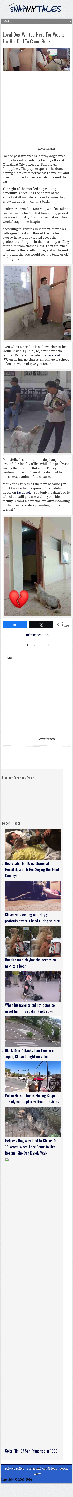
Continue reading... (36, 635)
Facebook (24, 492)
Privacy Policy (14, 1468)
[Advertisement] (36, 109)
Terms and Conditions (42, 1468)
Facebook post (57, 355)
